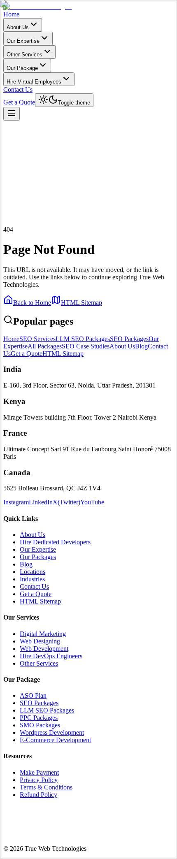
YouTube (92, 502)
